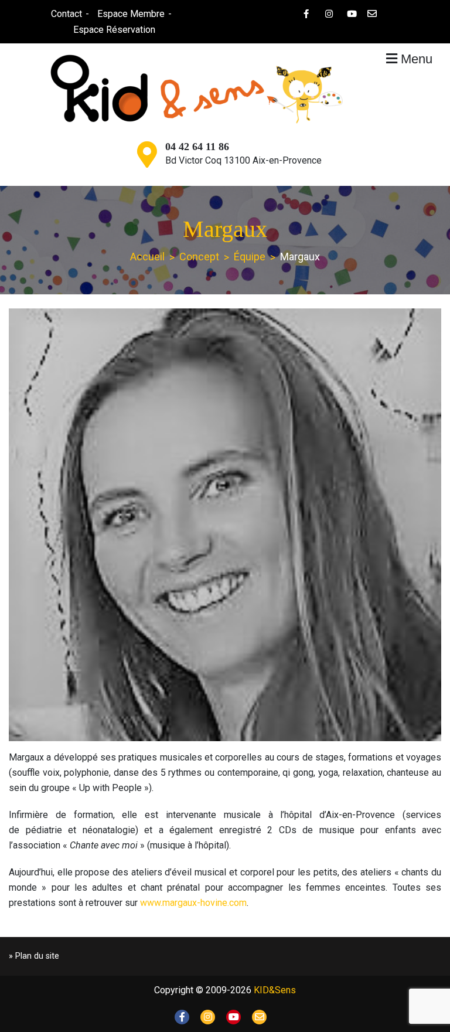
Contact (66, 13)
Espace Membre (131, 13)
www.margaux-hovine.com (193, 902)
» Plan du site (34, 956)
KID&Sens (275, 990)
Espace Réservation (114, 29)
